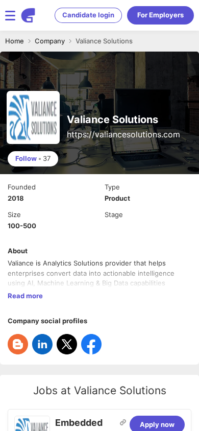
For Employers (160, 15)
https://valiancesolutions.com (123, 134)
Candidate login (88, 15)
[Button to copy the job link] (123, 422)
